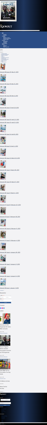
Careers (2, 412)
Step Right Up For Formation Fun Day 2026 (5, 372)
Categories (5, 35)
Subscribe (5, 302)
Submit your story (4, 415)
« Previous (1, 290)
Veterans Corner (5, 39)
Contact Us (5, 45)
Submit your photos (4, 416)
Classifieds (5, 42)
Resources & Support (6, 37)
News (3, 33)
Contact (3, 44)
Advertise (3, 40)
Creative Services (4, 43)
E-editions (4, 34)
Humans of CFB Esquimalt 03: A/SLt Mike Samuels (5, 327)
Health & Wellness (4, 60)
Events (4, 378)
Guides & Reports (3, 61)
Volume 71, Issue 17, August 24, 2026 (5, 22)
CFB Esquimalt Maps (3, 409)
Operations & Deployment (5, 54)
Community (3, 56)
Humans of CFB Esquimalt (7, 38)
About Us (4, 46)
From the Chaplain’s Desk (4, 59)
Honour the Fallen (3, 411)
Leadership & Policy (4, 53)
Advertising (3, 417)
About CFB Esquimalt (3, 408)
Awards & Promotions (4, 55)
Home (3, 32)
